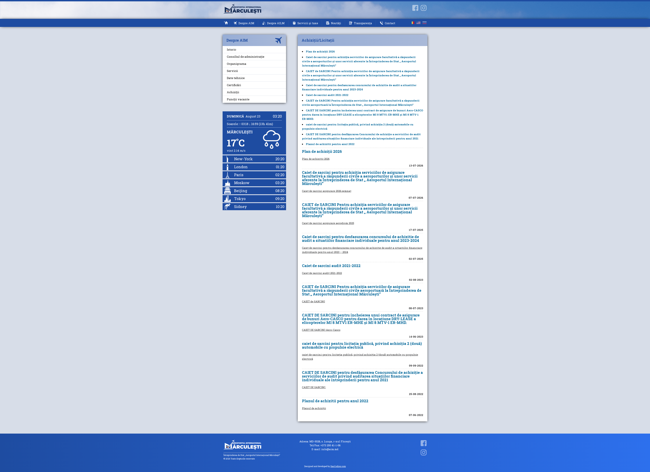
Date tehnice (236, 78)
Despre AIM (246, 23)
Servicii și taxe (307, 23)
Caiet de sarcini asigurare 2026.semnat (326, 191)
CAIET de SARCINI (313, 301)
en (418, 22)
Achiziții (233, 92)
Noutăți (336, 23)
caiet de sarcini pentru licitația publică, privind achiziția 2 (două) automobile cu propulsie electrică (360, 356)
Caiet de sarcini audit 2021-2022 (327, 95)
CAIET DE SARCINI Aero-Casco (321, 330)
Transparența (363, 23)
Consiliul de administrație (245, 57)
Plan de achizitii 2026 (316, 158)
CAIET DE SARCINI (314, 387)
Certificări (234, 85)
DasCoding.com (338, 466)
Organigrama (236, 64)
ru (424, 22)
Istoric (231, 49)
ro (412, 22)
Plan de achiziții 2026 (320, 51)
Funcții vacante (238, 99)
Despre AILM (276, 23)
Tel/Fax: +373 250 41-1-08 (325, 445)
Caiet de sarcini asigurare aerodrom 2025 (328, 223)
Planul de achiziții (314, 408)
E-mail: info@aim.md (325, 449)
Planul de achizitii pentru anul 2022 (330, 144)
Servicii (232, 71)
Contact (390, 23)
